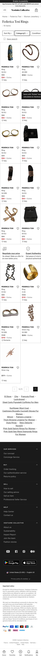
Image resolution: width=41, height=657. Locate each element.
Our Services (10, 449)
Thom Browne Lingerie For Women (19, 419)
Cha (16, 396)
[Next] (26, 389)
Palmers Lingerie (23, 416)
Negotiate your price (11, 253)
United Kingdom (14, 643)
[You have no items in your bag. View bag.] (36, 10)
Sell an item (9, 495)
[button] (36, 10)
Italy (23, 644)
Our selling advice (11, 492)
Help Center (9, 511)
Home (4, 16)
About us (7, 527)
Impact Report (10, 534)
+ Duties (8, 77)
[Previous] (14, 389)
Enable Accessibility (20, 1)
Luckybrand (19, 399)
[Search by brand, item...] (4, 10)
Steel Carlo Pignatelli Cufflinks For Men (20, 402)
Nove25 (19, 425)
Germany (33, 643)
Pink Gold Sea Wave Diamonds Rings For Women (20, 433)
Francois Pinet (27, 396)
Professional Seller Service (15, 499)
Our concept (9, 453)
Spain (18, 644)
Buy (5, 465)
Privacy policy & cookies (19, 579)
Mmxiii (10, 416)
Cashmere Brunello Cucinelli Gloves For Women (20, 412)
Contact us (8, 515)
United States (25, 643)
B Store (7, 396)
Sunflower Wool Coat (19, 408)
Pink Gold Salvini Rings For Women (19, 428)
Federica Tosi (15, 16)
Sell (6, 484)
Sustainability (9, 530)
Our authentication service (15, 472)
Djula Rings (11, 422)
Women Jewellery (31, 16)
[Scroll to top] (35, 389)
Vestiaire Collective (14, 523)
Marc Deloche (26, 422)
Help (6, 507)
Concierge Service (11, 457)
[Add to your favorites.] (17, 67)
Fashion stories (10, 541)
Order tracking (10, 469)
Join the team (9, 538)
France (6, 643)
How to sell (8, 488)
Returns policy (10, 476)
